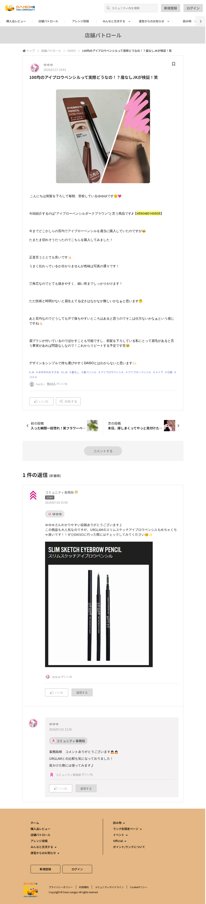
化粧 (169, 372)
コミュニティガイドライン (109, 887)
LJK (65, 372)
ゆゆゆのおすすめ (48, 372)
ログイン (193, 8)
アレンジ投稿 (80, 21)
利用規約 (84, 887)
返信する (82, 692)
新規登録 (170, 8)
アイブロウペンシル (112, 372)
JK (32, 372)
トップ (30, 51)
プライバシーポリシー (61, 887)
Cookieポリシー (138, 887)
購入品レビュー (16, 21)
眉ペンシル (90, 372)
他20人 (51, 384)
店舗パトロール (48, 21)
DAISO (71, 51)
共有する (70, 401)
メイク (159, 372)
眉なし (75, 372)
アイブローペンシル (139, 372)
